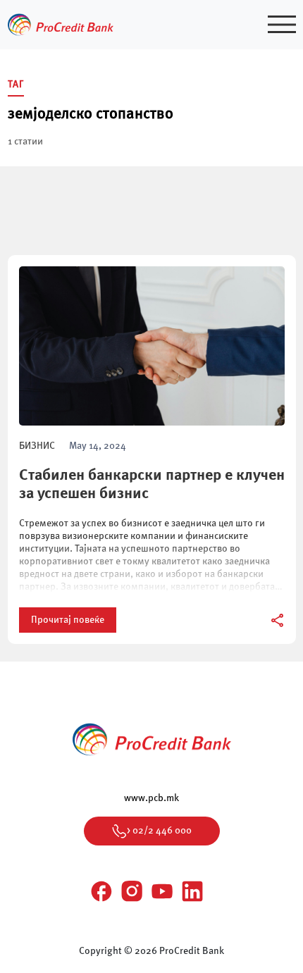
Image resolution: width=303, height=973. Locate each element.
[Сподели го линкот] (278, 620)
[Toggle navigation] (282, 24)
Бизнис (37, 446)
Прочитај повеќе (67, 620)
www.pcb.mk (151, 798)
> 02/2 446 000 (159, 831)
